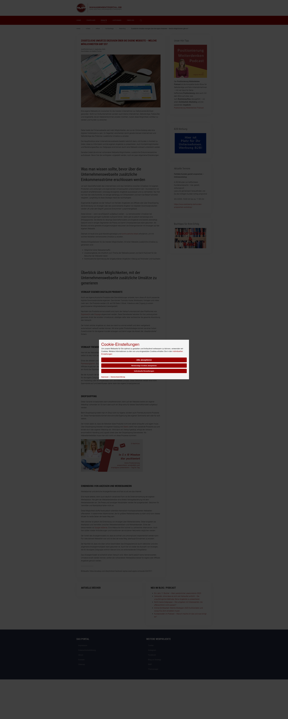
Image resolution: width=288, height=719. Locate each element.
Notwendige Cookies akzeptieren (144, 365)
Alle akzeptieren (144, 360)
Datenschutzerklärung (118, 377)
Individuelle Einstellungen (144, 371)
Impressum (105, 377)
